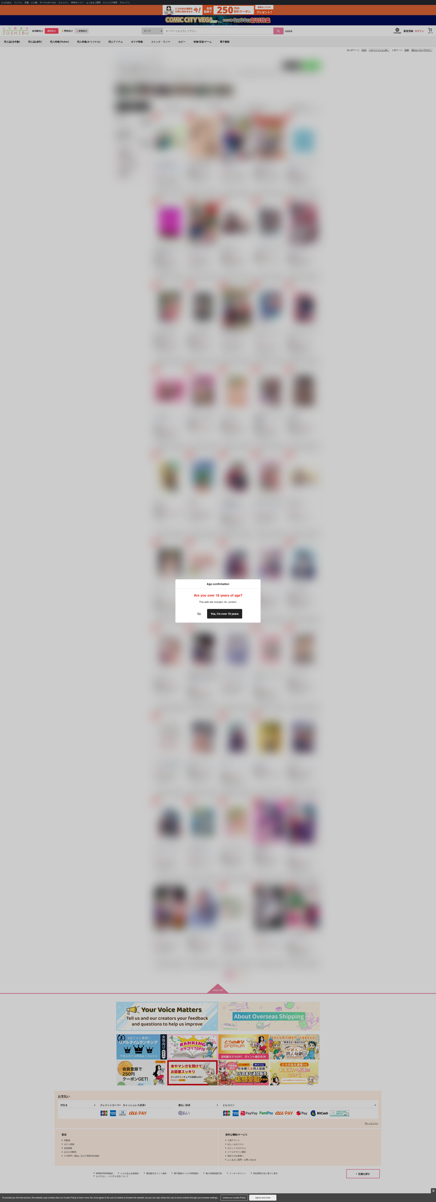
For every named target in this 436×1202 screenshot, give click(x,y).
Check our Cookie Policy (234, 1197)
